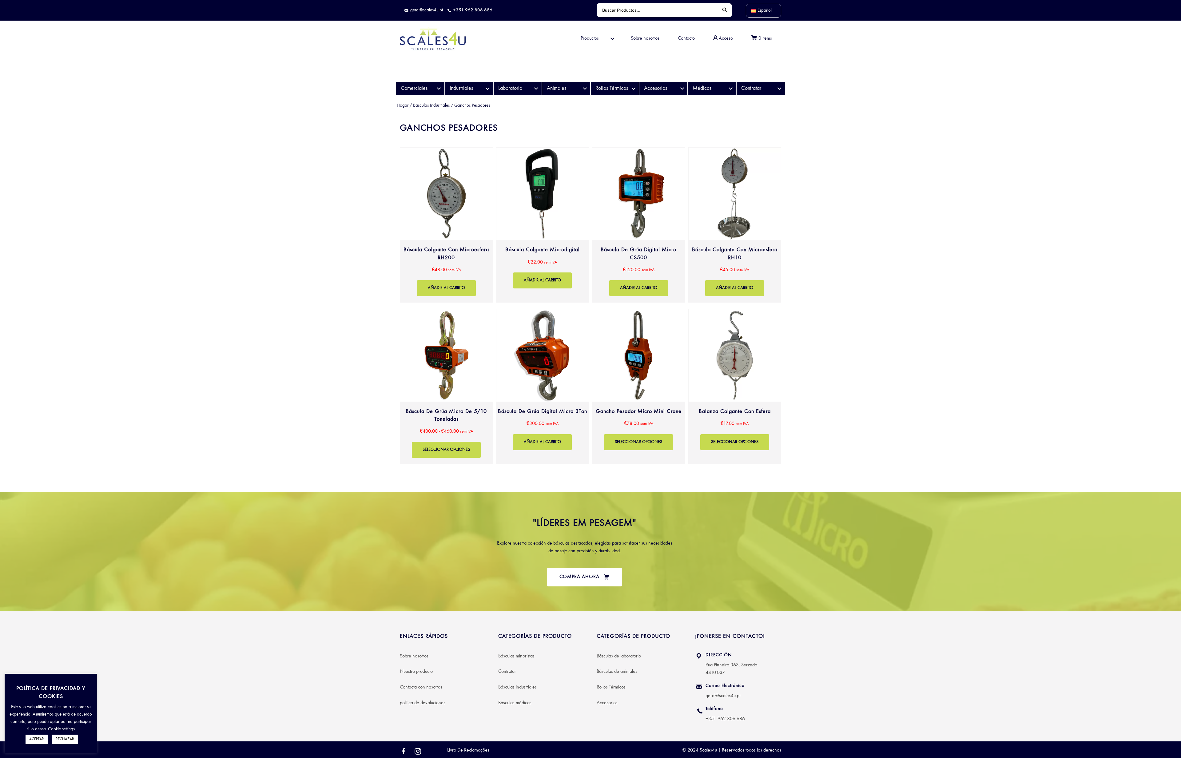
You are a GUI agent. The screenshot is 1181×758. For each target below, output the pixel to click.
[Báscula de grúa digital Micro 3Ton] (542, 386)
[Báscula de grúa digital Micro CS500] (638, 225)
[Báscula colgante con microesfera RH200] (446, 225)
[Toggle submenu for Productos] (612, 38)
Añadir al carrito (446, 288)
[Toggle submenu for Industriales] (488, 88)
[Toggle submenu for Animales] (585, 88)
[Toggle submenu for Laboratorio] (536, 88)
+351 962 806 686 (725, 718)
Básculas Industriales (431, 105)
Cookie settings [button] (61, 729)
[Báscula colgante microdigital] (542, 225)
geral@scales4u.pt (723, 695)
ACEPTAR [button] (36, 739)
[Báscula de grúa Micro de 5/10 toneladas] (446, 386)
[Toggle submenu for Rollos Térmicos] (633, 88)
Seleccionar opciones (446, 450)
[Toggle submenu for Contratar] (779, 88)
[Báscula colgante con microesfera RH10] (734, 225)
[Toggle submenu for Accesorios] (682, 88)
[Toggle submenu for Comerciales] (439, 88)
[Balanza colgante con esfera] (734, 386)
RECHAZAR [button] (65, 739)
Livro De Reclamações (468, 750)
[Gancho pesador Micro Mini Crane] (638, 386)
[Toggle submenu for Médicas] (731, 88)
